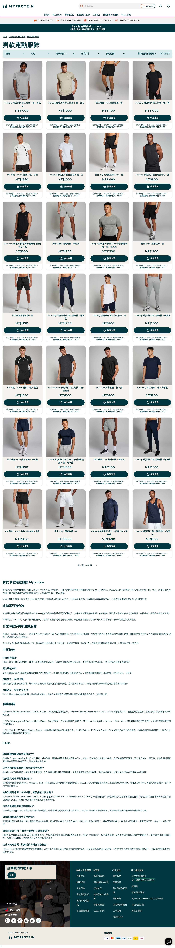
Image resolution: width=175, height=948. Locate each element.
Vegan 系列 (126, 15)
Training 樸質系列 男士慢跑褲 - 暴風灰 (153, 315)
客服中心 (81, 876)
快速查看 (24, 118)
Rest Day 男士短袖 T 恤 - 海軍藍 (152, 387)
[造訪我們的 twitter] (32, 920)
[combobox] (117, 6)
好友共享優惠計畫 (143, 878)
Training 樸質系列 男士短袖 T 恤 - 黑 (152, 103)
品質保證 (117, 882)
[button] (168, 941)
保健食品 (96, 15)
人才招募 (117, 911)
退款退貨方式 (83, 894)
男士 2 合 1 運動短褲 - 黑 (152, 244)
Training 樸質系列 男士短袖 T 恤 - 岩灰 (66, 103)
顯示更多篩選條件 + (147, 53)
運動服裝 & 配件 (83, 15)
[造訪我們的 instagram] (7, 920)
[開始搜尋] (82, 6)
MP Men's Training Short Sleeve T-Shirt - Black (24, 721)
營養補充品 (69, 15)
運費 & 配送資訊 (83, 902)
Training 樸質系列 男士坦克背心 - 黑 (152, 175)
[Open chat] (38, 920)
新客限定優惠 (138, 892)
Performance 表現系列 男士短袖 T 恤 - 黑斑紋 (66, 389)
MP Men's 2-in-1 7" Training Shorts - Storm (22, 730)
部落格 (47, 15)
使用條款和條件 (120, 905)
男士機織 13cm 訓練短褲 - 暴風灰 (109, 459)
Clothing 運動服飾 (17, 37)
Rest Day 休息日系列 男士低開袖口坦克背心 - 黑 (22, 245)
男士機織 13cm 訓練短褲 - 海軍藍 (22, 459)
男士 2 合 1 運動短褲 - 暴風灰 (65, 244)
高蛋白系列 (57, 15)
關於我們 (117, 876)
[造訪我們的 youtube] (26, 920)
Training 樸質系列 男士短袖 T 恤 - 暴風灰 (22, 104)
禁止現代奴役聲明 (120, 890)
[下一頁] (96, 565)
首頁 (5, 37)
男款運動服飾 (33, 37)
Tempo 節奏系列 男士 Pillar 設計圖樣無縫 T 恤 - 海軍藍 (65, 461)
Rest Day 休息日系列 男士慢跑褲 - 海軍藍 (65, 317)
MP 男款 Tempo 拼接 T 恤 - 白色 (22, 175)
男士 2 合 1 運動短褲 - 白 (65, 531)
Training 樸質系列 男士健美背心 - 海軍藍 (153, 533)
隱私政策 (117, 898)
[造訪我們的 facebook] (13, 920)
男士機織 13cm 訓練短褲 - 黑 (109, 103)
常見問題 (81, 888)
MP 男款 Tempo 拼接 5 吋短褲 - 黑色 (22, 531)
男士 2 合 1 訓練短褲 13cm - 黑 (109, 175)
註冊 (12, 875)
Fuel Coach (149, 6)
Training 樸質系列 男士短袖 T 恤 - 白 (66, 175)
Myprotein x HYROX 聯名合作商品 (147, 898)
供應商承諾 (118, 917)
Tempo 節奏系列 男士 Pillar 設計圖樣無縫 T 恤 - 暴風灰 (109, 245)
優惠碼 (135, 886)
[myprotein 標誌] (18, 6)
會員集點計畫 (138, 905)
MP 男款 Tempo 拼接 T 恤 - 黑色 (22, 387)
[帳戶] (161, 6)
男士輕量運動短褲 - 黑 (22, 315)
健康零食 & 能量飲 (110, 15)
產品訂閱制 (137, 911)
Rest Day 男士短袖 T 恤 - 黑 (109, 387)
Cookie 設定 (11, 904)
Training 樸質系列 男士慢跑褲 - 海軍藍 (153, 459)
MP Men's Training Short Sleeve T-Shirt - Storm (24, 712)
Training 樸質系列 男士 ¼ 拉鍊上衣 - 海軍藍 (109, 533)
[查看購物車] (168, 6)
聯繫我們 (81, 882)
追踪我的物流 (83, 911)
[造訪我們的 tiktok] (20, 920)
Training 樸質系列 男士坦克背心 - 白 (109, 315)
